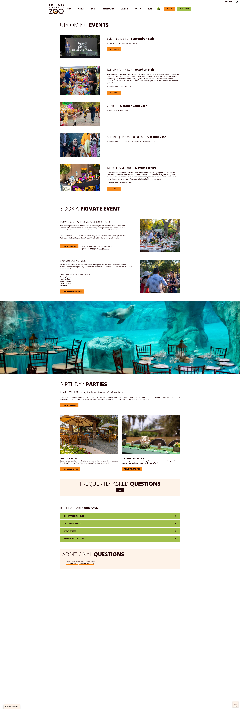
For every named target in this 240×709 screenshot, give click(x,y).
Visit (69, 9)
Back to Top (235, 705)
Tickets (169, 9)
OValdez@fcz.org (102, 249)
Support (138, 9)
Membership (184, 9)
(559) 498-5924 (88, 249)
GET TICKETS (114, 93)
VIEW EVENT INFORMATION (72, 291)
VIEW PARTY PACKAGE (70, 469)
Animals (81, 9)
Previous (63, 434)
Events (93, 9)
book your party (69, 405)
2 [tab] (93, 449)
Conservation (108, 9)
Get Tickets (114, 49)
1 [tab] (91, 449)
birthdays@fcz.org (86, 563)
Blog (150, 9)
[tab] (120, 516)
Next (115, 434)
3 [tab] (96, 449)
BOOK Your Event (69, 246)
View (120, 490)
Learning (124, 9)
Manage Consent (11, 706)
